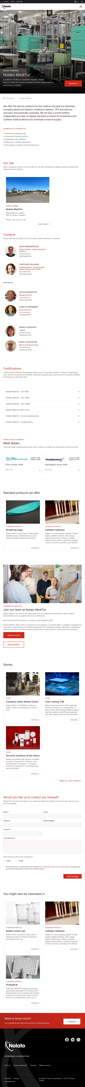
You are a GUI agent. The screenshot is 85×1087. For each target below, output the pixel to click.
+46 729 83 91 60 (25, 274)
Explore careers (14, 635)
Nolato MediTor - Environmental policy (22, 416)
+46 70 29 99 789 (25, 300)
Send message (72, 876)
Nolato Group (4, 98)
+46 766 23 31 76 (25, 335)
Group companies (20, 1065)
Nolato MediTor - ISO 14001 (18, 398)
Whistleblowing (10, 1081)
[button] (80, 6)
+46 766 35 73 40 (25, 350)
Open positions (14, 645)
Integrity (16, 1078)
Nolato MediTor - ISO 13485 (18, 404)
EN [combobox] (78, 1)
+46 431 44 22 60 (19, 220)
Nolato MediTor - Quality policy (19, 422)
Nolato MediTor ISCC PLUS (17, 410)
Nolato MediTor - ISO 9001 (17, 391)
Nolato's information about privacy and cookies (53, 867)
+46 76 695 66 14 (25, 315)
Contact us (73, 83)
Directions (43, 224)
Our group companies (11, 98)
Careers (33, 1065)
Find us (7, 1065)
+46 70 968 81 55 (25, 256)
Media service (44, 1065)
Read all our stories (70, 781)
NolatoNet (8, 1078)
